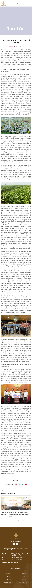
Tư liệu (23, 576)
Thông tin (8, 579)
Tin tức (9, 576)
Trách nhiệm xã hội (23, 582)
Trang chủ (8, 573)
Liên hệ (23, 579)
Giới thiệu (23, 573)
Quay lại (15, 480)
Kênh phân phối (8, 582)
